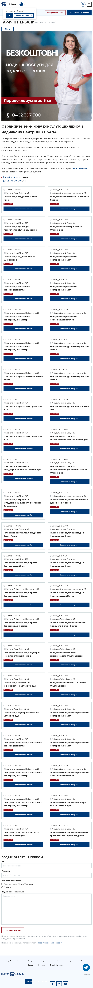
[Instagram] (59, 983)
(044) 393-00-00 (12, 180)
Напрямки (32, 961)
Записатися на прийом (23, 209)
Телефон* (6, 871)
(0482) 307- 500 (11, 177)
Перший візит (46, 961)
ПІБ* (3, 861)
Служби (9, 961)
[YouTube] (65, 983)
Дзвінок (7, 887)
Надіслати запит (13, 930)
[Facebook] (52, 983)
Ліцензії (87, 974)
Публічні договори (58, 965)
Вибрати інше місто (24, 15)
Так (9, 15)
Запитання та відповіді (66, 961)
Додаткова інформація (12, 892)
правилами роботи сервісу (50, 943)
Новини (84, 961)
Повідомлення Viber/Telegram (18, 884)
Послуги (20, 961)
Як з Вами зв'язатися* (11, 880)
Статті (30, 965)
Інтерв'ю (41, 965)
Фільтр (7, 29)
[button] (13, 4)
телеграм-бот (79, 168)
